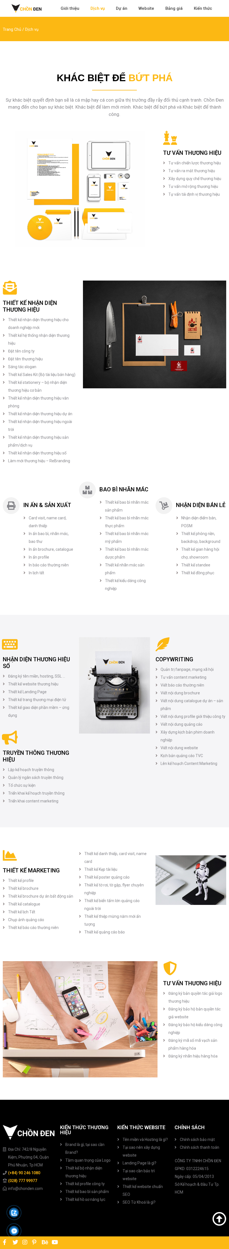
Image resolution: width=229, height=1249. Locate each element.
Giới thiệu (70, 8)
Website (146, 8)
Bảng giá (174, 8)
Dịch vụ (97, 8)
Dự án (121, 8)
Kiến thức (203, 8)
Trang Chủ (12, 29)
